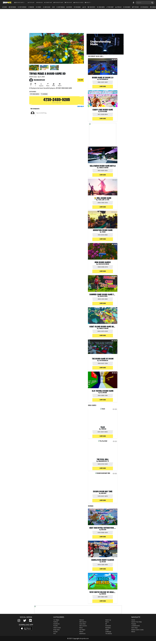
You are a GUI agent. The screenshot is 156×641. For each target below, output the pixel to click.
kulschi (103, 529)
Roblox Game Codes (137, 630)
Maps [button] (19, 2)
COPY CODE (103, 86)
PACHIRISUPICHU (39, 80)
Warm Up (108, 620)
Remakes (108, 628)
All (106, 624)
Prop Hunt (111, 7)
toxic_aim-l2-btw (103, 200)
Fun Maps (82, 630)
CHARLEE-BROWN (103, 168)
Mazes (81, 631)
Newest (81, 620)
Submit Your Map (136, 622)
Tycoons (136, 7)
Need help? (80, 106)
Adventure (82, 633)
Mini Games (102, 7)
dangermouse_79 (103, 461)
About (133, 631)
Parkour (31, 7)
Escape (39, 7)
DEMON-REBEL (104, 296)
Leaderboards (135, 626)
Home (5, 7)
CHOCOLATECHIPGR (103, 264)
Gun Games (127, 7)
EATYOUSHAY (103, 111)
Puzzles (119, 7)
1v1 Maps (56, 620)
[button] (88, 2)
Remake (45, 94)
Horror (70, 7)
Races (107, 622)
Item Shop (134, 628)
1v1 (85, 7)
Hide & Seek (47, 7)
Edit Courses (22, 7)
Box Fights (92, 7)
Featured (108, 626)
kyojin (104, 562)
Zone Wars (78, 7)
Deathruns (13, 7)
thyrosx (103, 429)
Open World (145, 7)
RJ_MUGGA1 (103, 392)
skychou (103, 493)
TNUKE (104, 232)
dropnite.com (84, 638)
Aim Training (61, 7)
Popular (133, 624)
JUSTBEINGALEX (103, 79)
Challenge (108, 631)
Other (107, 630)
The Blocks (108, 633)
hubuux (103, 594)
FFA (54, 633)
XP (54, 7)
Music (81, 628)
